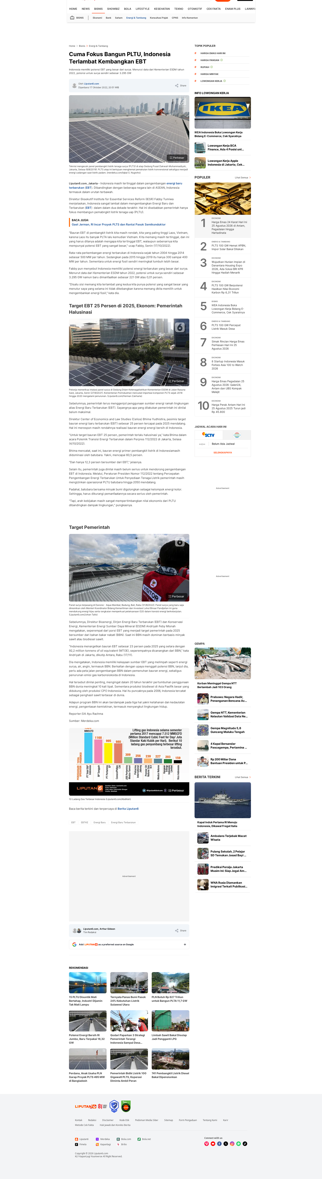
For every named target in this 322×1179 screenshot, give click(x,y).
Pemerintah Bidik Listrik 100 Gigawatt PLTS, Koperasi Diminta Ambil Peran (128, 1077)
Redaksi (92, 1120)
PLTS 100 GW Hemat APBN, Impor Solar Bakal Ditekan (229, 247)
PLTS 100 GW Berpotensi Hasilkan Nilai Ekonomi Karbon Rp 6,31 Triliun (227, 289)
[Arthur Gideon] (79, 930)
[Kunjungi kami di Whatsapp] (238, 1143)
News (86, 8)
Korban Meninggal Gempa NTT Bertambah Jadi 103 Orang (217, 685)
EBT (88, 187)
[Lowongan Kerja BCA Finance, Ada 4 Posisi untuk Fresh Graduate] (200, 147)
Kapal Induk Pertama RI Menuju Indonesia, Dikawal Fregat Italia (217, 824)
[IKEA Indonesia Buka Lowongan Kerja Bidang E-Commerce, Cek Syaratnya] (223, 113)
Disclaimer (108, 1120)
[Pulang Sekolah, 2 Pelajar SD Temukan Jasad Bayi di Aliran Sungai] (203, 853)
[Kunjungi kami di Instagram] (232, 1143)
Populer (202, 177)
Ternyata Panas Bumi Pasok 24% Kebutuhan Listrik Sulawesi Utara (128, 1000)
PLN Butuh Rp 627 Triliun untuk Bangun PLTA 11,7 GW (169, 998)
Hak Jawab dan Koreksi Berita (115, 1125)
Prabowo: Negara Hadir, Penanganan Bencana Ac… (229, 699)
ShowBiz (113, 8)
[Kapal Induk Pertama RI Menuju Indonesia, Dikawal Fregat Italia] (223, 800)
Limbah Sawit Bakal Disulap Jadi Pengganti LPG (169, 1037)
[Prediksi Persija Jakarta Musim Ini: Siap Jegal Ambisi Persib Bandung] (203, 869)
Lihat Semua (241, 177)
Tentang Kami (210, 1120)
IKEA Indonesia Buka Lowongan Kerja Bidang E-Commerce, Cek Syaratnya (218, 134)
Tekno (178, 8)
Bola (127, 8)
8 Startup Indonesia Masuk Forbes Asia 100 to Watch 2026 (228, 365)
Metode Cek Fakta (84, 1125)
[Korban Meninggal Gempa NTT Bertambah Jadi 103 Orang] (223, 663)
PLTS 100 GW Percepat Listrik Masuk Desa (226, 326)
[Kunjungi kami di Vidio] (206, 1143)
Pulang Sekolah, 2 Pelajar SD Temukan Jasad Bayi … (228, 853)
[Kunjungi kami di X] (226, 1143)
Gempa (200, 643)
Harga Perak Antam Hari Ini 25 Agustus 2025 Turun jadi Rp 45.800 (228, 408)
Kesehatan (162, 8)
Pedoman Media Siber (146, 1120)
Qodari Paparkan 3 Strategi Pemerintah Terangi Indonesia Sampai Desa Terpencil (127, 1039)
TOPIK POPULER (205, 45)
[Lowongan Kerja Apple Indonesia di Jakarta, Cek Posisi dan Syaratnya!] (200, 162)
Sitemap (168, 1120)
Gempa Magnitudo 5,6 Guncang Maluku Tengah (228, 730)
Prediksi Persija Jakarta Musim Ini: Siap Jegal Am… (229, 869)
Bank (108, 17)
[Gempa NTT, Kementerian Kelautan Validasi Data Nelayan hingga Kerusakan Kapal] (203, 714)
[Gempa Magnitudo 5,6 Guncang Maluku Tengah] (203, 730)
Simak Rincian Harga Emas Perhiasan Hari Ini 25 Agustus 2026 (228, 345)
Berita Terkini (207, 777)
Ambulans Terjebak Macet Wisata (229, 837)
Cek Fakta (214, 8)
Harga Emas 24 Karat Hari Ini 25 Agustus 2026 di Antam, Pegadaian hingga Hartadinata (229, 227)
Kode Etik (124, 1120)
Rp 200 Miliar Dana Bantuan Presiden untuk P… (229, 761)
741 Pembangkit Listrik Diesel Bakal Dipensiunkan (170, 1075)
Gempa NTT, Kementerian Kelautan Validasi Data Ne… (229, 714)
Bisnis (98, 8)
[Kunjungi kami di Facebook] (219, 1143)
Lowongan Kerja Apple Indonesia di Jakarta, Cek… (226, 162)
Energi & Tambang (136, 17)
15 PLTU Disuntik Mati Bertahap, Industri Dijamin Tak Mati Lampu (85, 1000)
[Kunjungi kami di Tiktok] (245, 1143)
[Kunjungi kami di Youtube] (213, 1143)
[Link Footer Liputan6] (91, 1106)
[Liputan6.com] (74, 85)
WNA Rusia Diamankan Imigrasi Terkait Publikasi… (229, 884)
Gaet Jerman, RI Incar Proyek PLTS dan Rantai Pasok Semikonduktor (119, 224)
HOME (73, 8)
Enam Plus (232, 8)
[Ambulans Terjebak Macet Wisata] (203, 838)
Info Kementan (190, 17)
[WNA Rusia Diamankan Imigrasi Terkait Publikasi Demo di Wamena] (203, 884)
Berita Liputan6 (128, 808)
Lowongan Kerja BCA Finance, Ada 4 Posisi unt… (226, 147)
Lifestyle (143, 8)
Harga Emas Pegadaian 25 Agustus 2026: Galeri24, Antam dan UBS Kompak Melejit (228, 387)
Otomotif (195, 8)
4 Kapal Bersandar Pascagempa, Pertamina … (229, 745)
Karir (225, 1120)
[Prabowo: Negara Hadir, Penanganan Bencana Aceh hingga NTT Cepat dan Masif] (203, 699)
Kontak (78, 1120)
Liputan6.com (91, 83)
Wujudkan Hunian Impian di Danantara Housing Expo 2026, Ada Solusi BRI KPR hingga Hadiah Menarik (228, 267)
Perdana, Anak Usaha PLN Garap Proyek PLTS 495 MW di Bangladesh (87, 1077)
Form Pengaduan (188, 1120)
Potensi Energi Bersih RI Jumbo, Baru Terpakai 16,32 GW (87, 1039)
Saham (119, 17)
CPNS (175, 17)
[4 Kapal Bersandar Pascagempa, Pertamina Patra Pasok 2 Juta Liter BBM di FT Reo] (203, 745)
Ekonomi (97, 17)
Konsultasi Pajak (159, 17)
